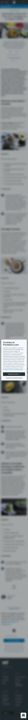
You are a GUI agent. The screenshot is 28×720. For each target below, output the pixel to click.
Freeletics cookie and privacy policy (13, 369)
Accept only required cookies (14, 378)
